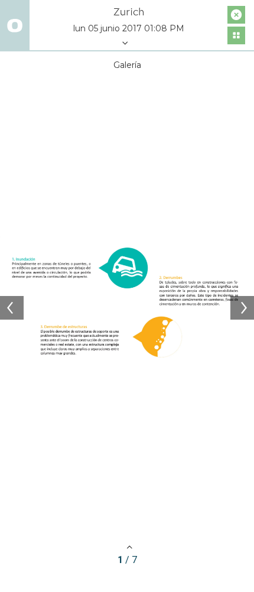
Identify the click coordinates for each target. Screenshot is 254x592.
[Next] (242, 308)
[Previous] (12, 308)
